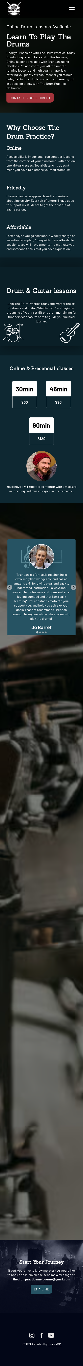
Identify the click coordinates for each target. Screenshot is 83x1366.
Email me (41, 1289)
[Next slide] (73, 587)
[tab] (37, 632)
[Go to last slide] (9, 587)
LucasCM (55, 1344)
